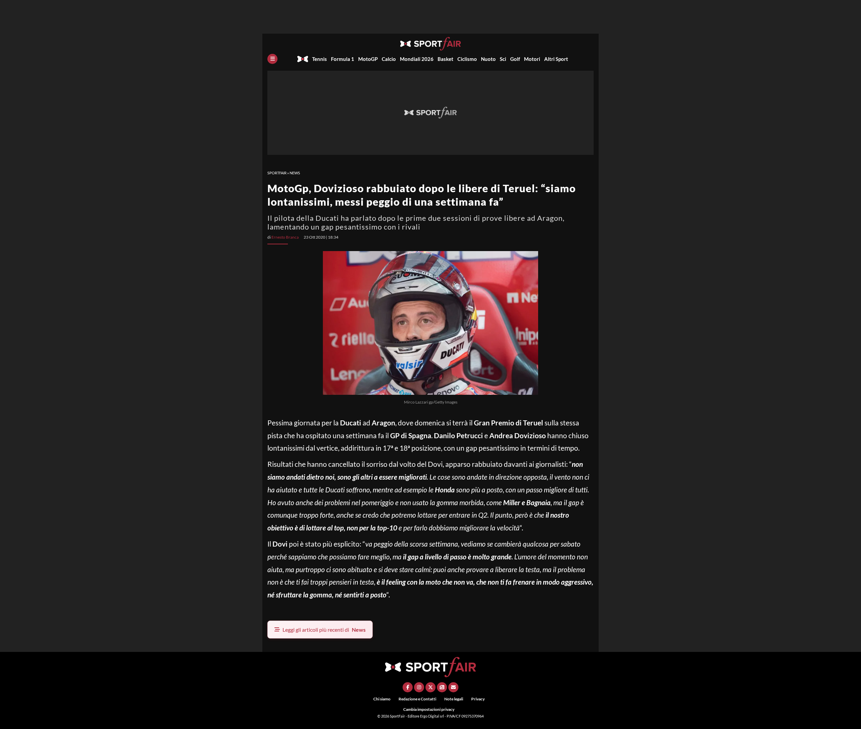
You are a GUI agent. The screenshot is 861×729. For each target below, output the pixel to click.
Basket (445, 59)
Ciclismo (467, 59)
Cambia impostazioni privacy (428, 709)
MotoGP (368, 59)
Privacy (478, 698)
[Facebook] (408, 687)
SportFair (277, 173)
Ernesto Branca (285, 237)
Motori (532, 59)
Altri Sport (556, 59)
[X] (430, 687)
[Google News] (442, 687)
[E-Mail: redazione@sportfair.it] (453, 687)
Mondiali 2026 (417, 59)
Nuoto (488, 59)
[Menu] (272, 59)
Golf (515, 59)
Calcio (389, 59)
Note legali (453, 698)
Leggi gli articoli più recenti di (324, 629)
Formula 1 (342, 59)
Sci (503, 59)
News (295, 173)
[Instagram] (419, 687)
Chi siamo (381, 698)
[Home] (302, 59)
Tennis (319, 59)
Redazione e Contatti (417, 698)
